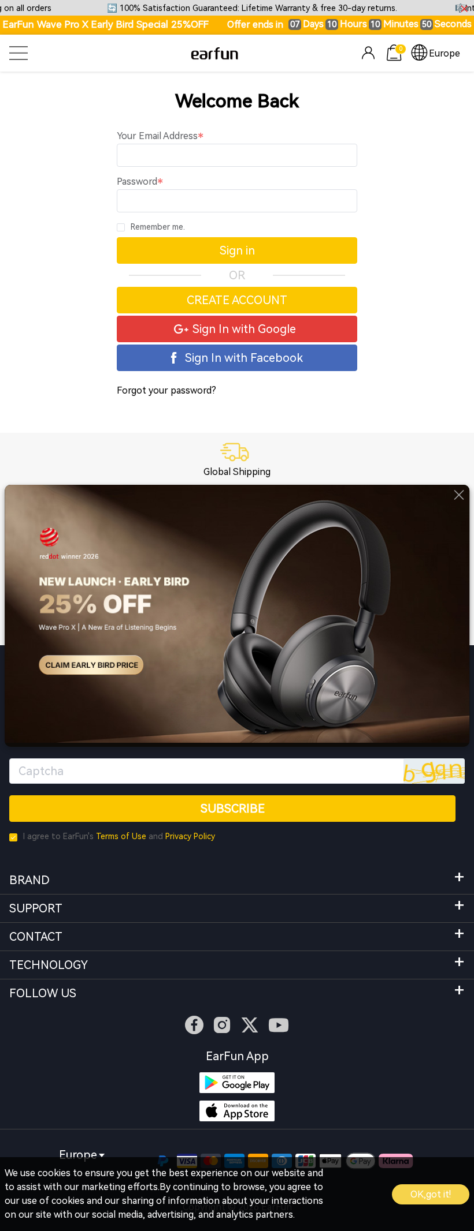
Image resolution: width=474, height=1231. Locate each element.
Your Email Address (157, 135)
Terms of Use (121, 836)
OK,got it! (430, 1194)
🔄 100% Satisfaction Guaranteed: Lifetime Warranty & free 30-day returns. (252, 8)
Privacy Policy (190, 836)
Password (137, 181)
